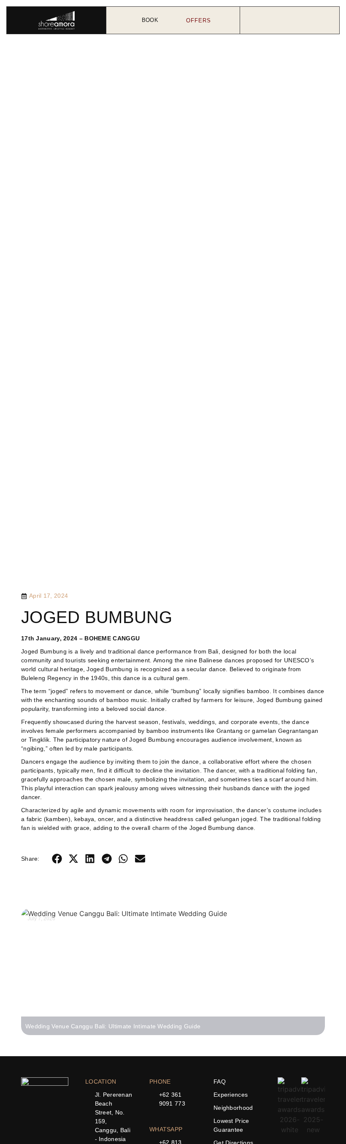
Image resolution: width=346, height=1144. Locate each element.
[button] (57, 858)
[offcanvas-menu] (290, 20)
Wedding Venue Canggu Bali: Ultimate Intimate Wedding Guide (112, 1026)
